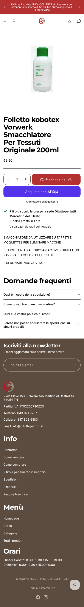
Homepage (11, 518)
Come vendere (13, 457)
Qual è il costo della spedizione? (26, 294)
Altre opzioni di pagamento (42, 201)
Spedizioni (10, 479)
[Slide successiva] (79, 7)
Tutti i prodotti (13, 540)
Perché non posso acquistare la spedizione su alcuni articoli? (36, 324)
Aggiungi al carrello (58, 179)
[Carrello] (79, 21)
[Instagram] (45, 597)
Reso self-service (15, 494)
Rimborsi (9, 487)
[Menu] (5, 21)
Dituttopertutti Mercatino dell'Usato (46, 579)
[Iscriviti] (74, 365)
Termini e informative (42, 588)
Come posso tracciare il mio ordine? (29, 304)
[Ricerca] (14, 21)
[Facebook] (38, 597)
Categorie (10, 533)
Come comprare (14, 464)
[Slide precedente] (4, 7)
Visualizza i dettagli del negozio (30, 226)
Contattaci (10, 450)
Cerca (7, 525)
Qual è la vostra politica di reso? (26, 314)
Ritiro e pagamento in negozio (24, 472)
